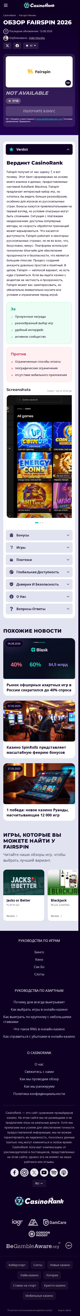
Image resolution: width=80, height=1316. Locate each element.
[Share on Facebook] (17, 45)
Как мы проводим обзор (39, 1079)
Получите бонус (39, 111)
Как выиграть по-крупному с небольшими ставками (37, 1019)
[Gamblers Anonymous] (33, 1222)
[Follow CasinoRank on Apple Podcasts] (64, 1172)
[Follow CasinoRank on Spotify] (54, 1172)
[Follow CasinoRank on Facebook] (14, 1172)
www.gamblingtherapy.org (49, 119)
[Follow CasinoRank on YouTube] (44, 1172)
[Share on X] (7, 45)
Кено (39, 959)
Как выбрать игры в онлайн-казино (39, 1009)
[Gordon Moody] (39, 1234)
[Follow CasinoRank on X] (34, 1172)
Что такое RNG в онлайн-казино (39, 1029)
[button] (39, 149)
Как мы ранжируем (39, 1086)
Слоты (39, 974)
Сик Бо (39, 967)
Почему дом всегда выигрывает (39, 1002)
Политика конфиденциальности (39, 1093)
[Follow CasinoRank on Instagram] (24, 1172)
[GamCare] (54, 1222)
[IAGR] (17, 1222)
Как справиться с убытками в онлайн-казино (39, 1036)
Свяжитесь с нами (39, 1071)
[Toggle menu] (6, 5)
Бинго (39, 952)
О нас (39, 1064)
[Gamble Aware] (33, 1245)
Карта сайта (64, 1310)
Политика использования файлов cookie (29, 1310)
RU (37, 1183)
